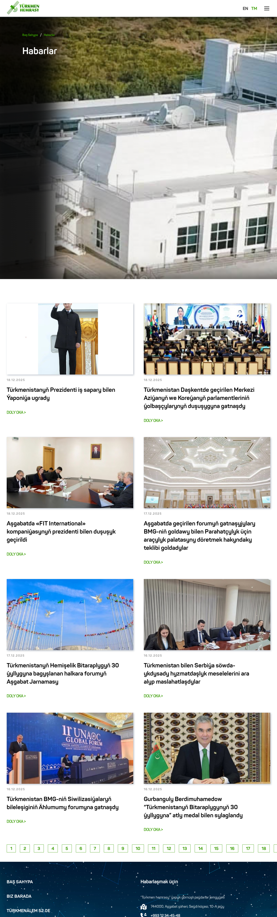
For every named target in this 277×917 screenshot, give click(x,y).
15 (216, 849)
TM (254, 9)
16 (232, 849)
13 (185, 849)
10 (138, 849)
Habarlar (49, 35)
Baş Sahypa (30, 35)
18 (264, 849)
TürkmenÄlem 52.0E (28, 911)
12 (169, 849)
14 (200, 849)
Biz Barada (19, 896)
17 (248, 849)
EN (245, 9)
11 (153, 849)
